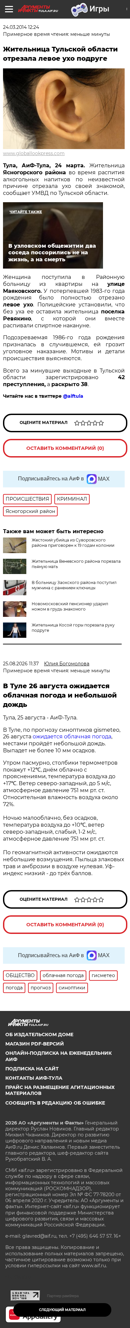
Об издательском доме (39, 1035)
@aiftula (73, 396)
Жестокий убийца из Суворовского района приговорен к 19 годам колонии (73, 543)
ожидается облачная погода (72, 736)
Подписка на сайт (32, 1069)
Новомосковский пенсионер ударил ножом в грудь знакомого (70, 606)
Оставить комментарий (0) (65, 448)
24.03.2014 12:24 (21, 27)
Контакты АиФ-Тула (33, 1078)
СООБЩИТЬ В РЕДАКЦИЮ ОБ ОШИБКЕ (55, 1103)
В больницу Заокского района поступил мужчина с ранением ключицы (74, 585)
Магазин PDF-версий (34, 1044)
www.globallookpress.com (34, 153)
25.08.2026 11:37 (21, 664)
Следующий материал (62, 1310)
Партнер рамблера (63, 1296)
